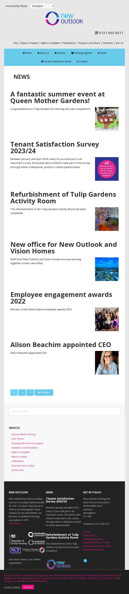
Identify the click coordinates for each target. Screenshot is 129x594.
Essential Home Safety (22, 465)
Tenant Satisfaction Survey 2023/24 (54, 147)
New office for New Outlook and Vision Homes (63, 247)
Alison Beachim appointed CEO (60, 344)
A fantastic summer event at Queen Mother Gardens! (57, 97)
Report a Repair (29, 42)
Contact (87, 531)
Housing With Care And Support (27, 443)
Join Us (119, 42)
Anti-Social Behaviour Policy (97, 546)
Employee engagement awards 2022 (61, 297)
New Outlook (64, 18)
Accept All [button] (28, 587)
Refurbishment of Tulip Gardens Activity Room (63, 197)
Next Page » (43, 393)
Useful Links (17, 470)
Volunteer (108, 42)
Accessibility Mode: (17, 6)
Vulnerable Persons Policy (96, 542)
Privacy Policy (90, 535)
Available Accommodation (24, 447)
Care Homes (17, 438)
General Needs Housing (23, 434)
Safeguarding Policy (93, 538)
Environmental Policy (93, 549)
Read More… (15, 523)
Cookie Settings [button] (12, 587)
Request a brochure (89, 42)
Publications (68, 42)
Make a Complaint (50, 42)
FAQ (15, 42)
